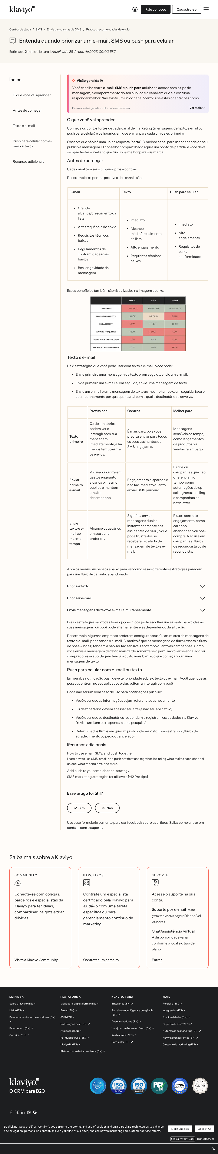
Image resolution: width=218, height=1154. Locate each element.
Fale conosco (155, 9)
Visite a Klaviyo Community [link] (36, 960)
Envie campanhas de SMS (64, 29)
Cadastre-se (186, 9)
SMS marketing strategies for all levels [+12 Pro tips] (107, 777)
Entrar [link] (157, 960)
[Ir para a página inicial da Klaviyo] (22, 9)
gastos (95, 477)
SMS (39, 29)
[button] (138, 325)
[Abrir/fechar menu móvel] (206, 9)
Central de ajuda (20, 29)
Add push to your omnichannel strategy (98, 771)
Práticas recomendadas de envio (107, 29)
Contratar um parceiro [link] (101, 960)
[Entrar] (135, 9)
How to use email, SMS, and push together (100, 753)
